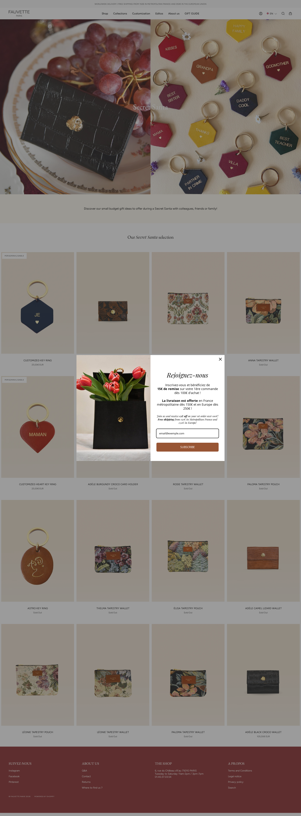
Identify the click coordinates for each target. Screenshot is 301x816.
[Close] (220, 359)
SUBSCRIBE (187, 447)
